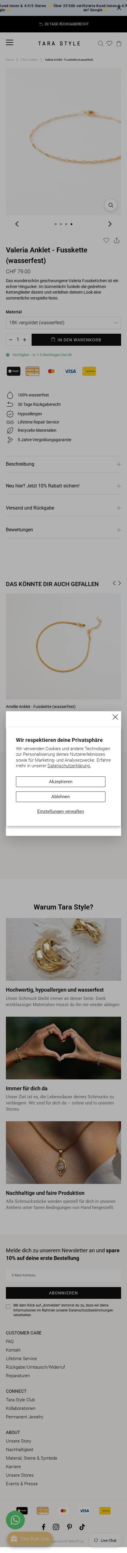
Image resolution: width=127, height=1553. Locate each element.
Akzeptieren (60, 781)
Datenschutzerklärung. (69, 766)
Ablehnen (60, 796)
